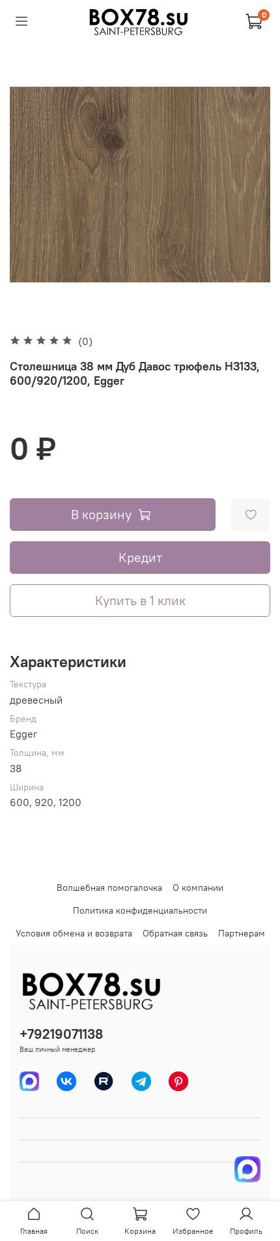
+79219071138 (61, 1034)
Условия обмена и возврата (74, 933)
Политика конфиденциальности (140, 910)
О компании (198, 887)
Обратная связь (175, 933)
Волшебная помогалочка (109, 887)
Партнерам (241, 933)
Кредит (140, 557)
